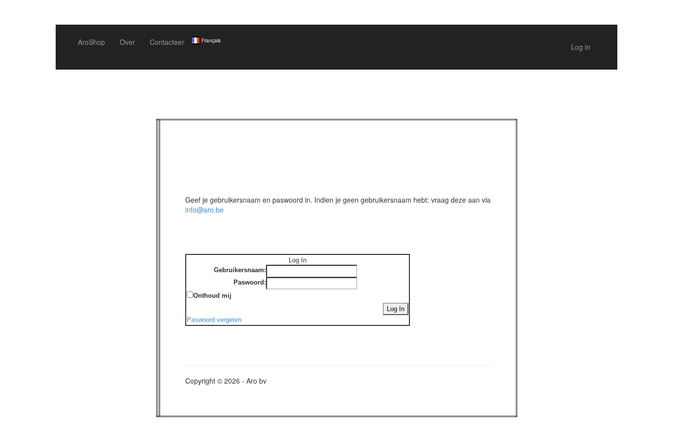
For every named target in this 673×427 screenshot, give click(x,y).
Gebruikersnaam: (240, 270)
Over (127, 42)
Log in (580, 47)
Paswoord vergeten (214, 319)
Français (211, 40)
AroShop (91, 42)
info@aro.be (204, 209)
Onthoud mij (212, 295)
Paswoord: (250, 282)
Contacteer (167, 42)
